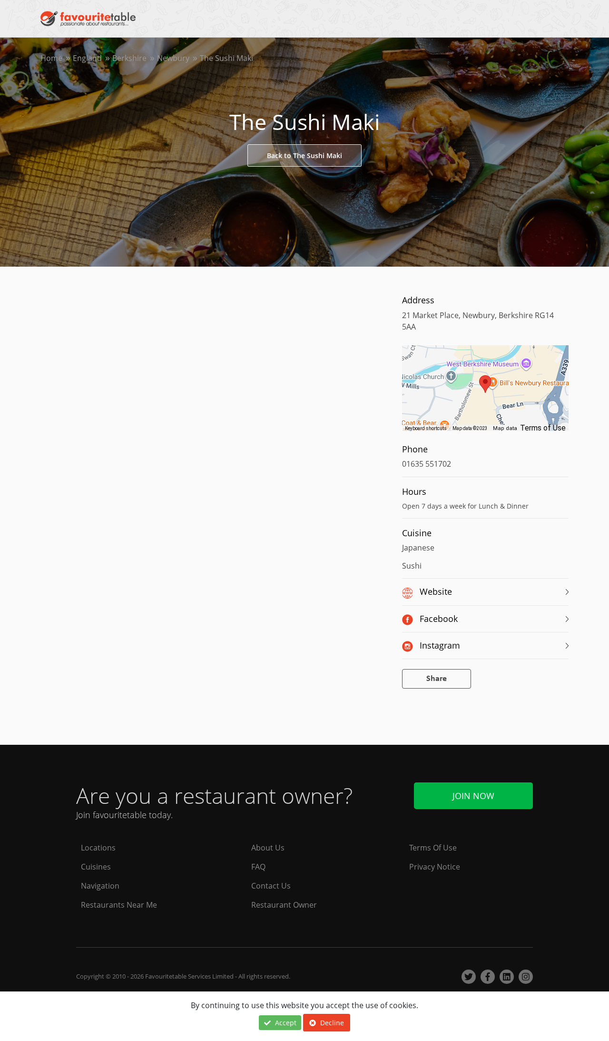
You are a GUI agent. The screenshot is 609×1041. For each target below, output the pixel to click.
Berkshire (129, 58)
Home (51, 58)
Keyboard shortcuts (426, 428)
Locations (98, 847)
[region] (485, 392)
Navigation (100, 886)
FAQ (258, 866)
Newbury (173, 58)
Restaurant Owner (284, 905)
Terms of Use (543, 427)
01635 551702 (426, 464)
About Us (268, 847)
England (87, 58)
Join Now (473, 795)
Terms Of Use (433, 847)
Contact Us (271, 886)
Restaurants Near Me (119, 905)
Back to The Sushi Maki (304, 155)
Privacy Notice (434, 866)
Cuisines (96, 866)
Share (436, 678)
